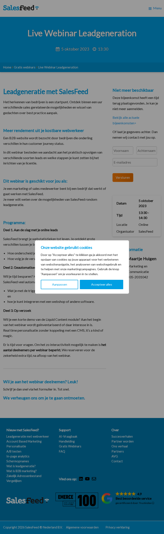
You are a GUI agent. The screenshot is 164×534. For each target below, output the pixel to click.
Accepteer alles (101, 284)
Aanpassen (59, 284)
